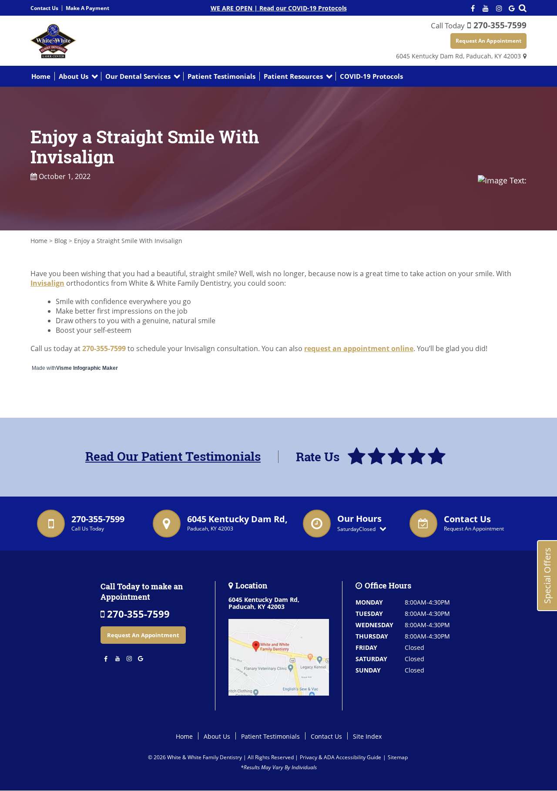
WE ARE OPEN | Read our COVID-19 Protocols (279, 8)
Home (40, 76)
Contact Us (44, 8)
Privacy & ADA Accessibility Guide (340, 757)
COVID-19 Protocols (371, 76)
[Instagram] (497, 8)
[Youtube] (484, 8)
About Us (73, 76)
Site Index (367, 736)
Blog (60, 241)
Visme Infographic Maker (87, 368)
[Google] (510, 8)
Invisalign (47, 283)
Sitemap (398, 757)
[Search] (523, 8)
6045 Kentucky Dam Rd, (458, 56)
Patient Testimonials (221, 76)
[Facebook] (472, 8)
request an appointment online (358, 348)
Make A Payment (87, 8)
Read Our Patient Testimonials (173, 456)
